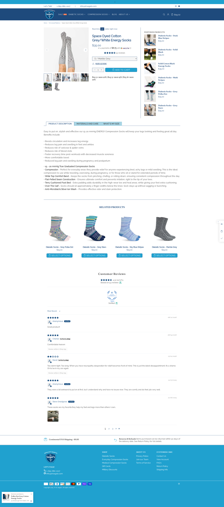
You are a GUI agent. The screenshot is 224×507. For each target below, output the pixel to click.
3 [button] (112, 429)
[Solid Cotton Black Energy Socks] (129, 216)
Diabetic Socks (108, 456)
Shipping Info (162, 469)
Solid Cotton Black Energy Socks (166, 64)
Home (45, 23)
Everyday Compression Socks (115, 459)
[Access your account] (168, 14)
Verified (111, 303)
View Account (163, 459)
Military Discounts (109, 469)
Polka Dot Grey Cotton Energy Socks (20, 497)
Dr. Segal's (49, 14)
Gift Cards (106, 466)
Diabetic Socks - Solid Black (168, 50)
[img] (53, 318)
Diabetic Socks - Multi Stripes (168, 78)
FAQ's (159, 463)
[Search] (164, 14)
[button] (114, 48)
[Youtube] (179, 6)
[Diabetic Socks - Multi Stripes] (164, 216)
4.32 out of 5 (118, 280)
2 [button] (108, 429)
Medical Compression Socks (114, 463)
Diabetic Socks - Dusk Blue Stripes (168, 36)
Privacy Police (142, 456)
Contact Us (161, 456)
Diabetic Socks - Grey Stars (167, 106)
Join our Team (142, 459)
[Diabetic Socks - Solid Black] (94, 216)
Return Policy (162, 466)
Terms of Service (143, 463)
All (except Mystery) (54, 23)
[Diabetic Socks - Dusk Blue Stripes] (59, 216)
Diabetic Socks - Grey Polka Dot (167, 92)
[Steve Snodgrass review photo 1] (53, 416)
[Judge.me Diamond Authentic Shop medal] (112, 295)
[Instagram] (176, 6)
